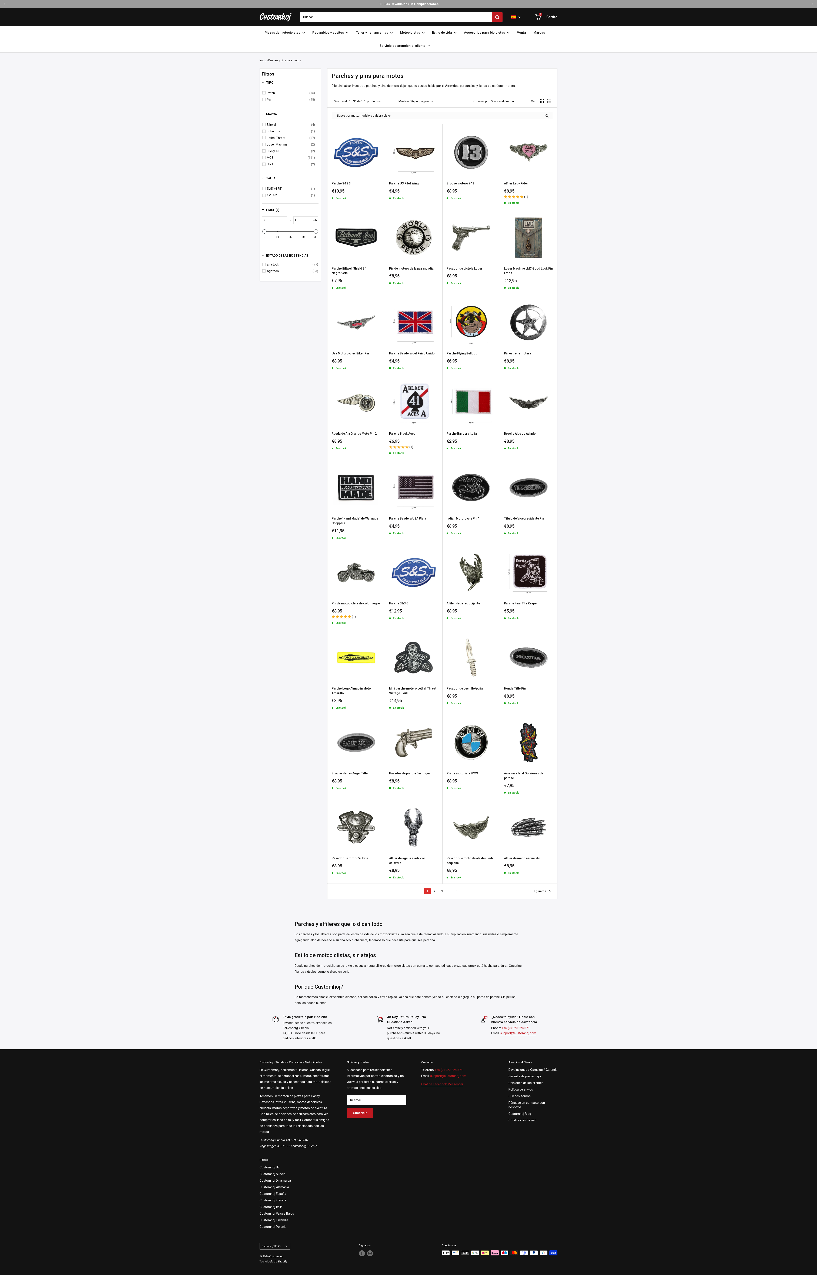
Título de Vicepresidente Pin (524, 518)
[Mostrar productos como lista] (549, 101)
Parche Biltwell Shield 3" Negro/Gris (349, 271)
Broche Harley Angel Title (350, 773)
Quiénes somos (519, 1096)
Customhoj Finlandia (274, 1220)
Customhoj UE (270, 1167)
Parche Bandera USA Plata (407, 518)
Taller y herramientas (372, 32)
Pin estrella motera (517, 353)
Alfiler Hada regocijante (463, 603)
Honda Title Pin (515, 688)
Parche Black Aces (402, 433)
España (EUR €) (271, 1246)
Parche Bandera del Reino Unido (412, 353)
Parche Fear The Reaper (521, 603)
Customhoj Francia (273, 1200)
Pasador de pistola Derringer (409, 773)
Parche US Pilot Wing (404, 183)
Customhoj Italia (271, 1207)
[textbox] (276, 220)
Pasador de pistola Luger (464, 268)
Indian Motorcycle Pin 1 (463, 518)
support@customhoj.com (518, 1033)
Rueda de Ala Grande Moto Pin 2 (354, 433)
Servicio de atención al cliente (403, 46)
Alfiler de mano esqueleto (522, 858)
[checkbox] (291, 93)
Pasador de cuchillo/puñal (465, 688)
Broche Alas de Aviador (520, 433)
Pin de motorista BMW (462, 773)
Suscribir (360, 1113)
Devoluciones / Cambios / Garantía (532, 1070)
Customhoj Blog (519, 1114)
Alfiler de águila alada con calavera (407, 861)
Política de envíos (520, 1089)
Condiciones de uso (522, 1120)
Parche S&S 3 (341, 183)
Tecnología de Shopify (273, 1261)
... (449, 891)
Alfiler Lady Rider (516, 183)
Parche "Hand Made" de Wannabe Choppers (355, 521)
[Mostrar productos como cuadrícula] (542, 101)
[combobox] (396, 17)
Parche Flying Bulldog (462, 353)
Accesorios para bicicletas (484, 32)
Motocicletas (410, 32)
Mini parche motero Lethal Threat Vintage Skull (412, 691)
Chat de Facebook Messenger (442, 1084)
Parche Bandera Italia (462, 433)
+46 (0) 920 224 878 (516, 1028)
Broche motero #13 (460, 183)
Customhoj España (273, 1194)
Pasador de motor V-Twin (350, 858)
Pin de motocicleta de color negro (356, 603)
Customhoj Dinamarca (275, 1180)
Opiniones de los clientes (525, 1083)
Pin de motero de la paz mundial (411, 268)
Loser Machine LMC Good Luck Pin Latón (528, 271)
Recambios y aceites (328, 32)
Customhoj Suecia (272, 1174)
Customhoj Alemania (274, 1187)
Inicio (263, 60)
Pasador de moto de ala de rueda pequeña (470, 861)
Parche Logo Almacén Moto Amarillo (351, 691)
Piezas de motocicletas (282, 32)
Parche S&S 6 (398, 603)
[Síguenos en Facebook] (362, 1253)
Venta (521, 32)
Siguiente (539, 891)
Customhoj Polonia (273, 1227)
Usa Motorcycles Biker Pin (350, 353)
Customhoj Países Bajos (277, 1213)
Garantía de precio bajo (524, 1076)
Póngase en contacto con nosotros (526, 1105)
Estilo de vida (442, 32)
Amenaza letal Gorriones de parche (523, 776)
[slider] (264, 231)
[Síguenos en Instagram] (370, 1253)
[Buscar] (497, 17)
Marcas (539, 32)
